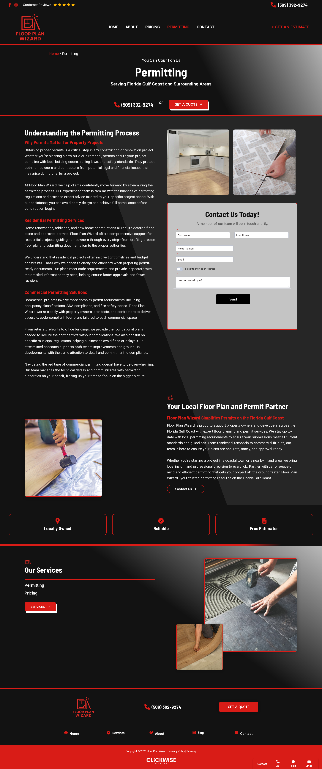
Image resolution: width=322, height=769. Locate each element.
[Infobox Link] (289, 5)
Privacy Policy (177, 751)
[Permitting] (34, 585)
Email (309, 765)
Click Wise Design (292, 754)
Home (54, 54)
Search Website (275, 723)
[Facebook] (10, 5)
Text (293, 765)
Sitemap (192, 751)
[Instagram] (16, 5)
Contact (269, 714)
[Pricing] (31, 593)
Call (266, 705)
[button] (293, 27)
